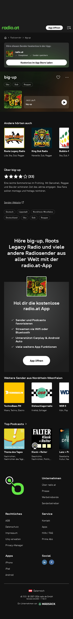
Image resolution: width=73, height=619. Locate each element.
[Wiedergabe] (64, 102)
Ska (7, 85)
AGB (7, 521)
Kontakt (46, 521)
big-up (29, 104)
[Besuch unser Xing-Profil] (51, 562)
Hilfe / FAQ (47, 533)
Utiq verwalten (13, 539)
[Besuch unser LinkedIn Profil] (44, 562)
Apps (44, 527)
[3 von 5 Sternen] (15, 176)
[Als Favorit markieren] (58, 77)
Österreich (38, 591)
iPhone (9, 562)
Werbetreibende (50, 497)
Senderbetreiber (50, 503)
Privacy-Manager (14, 545)
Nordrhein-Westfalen (43, 212)
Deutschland (11, 218)
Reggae (27, 85)
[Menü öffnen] (69, 28)
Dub (16, 85)
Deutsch (9, 212)
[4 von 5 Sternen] (20, 176)
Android (9, 575)
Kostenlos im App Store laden (37, 63)
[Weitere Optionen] (67, 77)
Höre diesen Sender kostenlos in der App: (28, 46)
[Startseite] (5, 37)
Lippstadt (23, 212)
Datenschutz (12, 527)
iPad (7, 569)
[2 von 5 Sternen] (11, 176)
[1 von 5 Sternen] (6, 176)
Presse (45, 491)
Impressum (11, 533)
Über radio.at (49, 485)
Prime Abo (47, 539)
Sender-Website (12, 202)
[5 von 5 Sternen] (25, 176)
